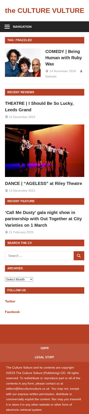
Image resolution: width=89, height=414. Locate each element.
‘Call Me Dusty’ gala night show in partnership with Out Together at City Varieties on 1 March (43, 219)
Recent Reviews (20, 92)
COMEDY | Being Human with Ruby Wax (63, 58)
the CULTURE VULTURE (44, 10)
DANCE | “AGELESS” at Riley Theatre (43, 183)
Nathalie (51, 76)
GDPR (45, 348)
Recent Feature (21, 201)
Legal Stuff (44, 357)
